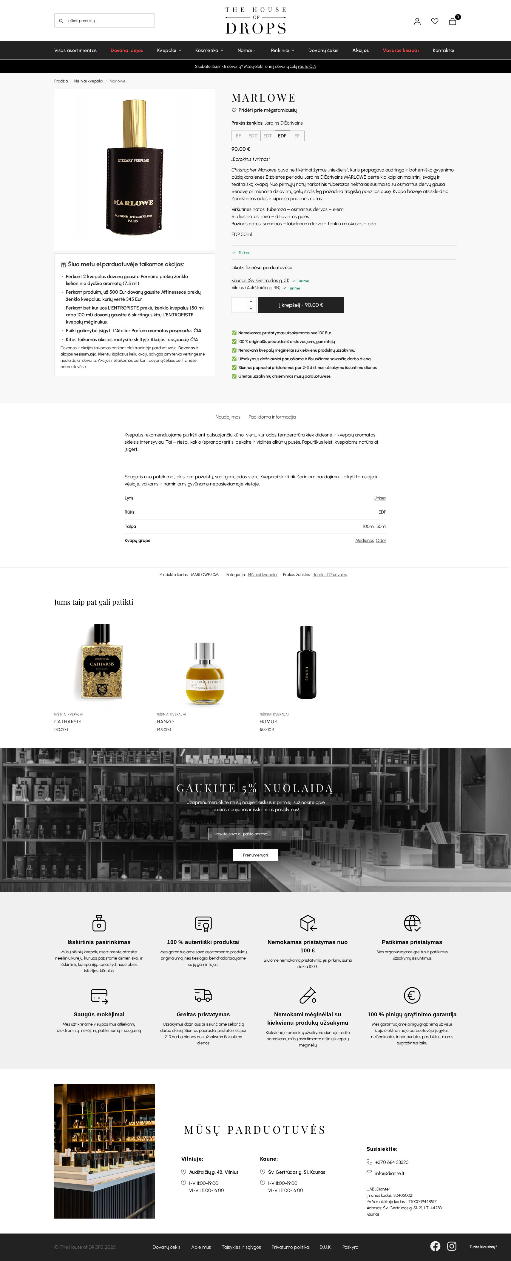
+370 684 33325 (392, 1162)
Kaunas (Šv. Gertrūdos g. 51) (260, 280)
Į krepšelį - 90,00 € (301, 305)
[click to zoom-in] (134, 169)
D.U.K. (326, 1247)
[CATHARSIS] (101, 662)
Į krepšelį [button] (101, 742)
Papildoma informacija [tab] (272, 417)
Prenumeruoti (255, 855)
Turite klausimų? (483, 1247)
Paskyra (350, 1247)
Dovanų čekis (166, 1247)
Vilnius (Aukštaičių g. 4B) (255, 287)
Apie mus (201, 1247)
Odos (381, 540)
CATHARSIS (68, 721)
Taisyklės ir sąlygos (241, 1247)
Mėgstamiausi (435, 21)
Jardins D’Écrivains (284, 123)
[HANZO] (204, 662)
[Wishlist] (139, 624)
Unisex (380, 498)
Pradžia (61, 81)
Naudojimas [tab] (228, 417)
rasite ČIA (307, 66)
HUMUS (269, 721)
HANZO (165, 721)
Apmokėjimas (458, 18)
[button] (251, 301)
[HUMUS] (307, 662)
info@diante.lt (390, 1173)
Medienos (364, 540)
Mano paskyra (418, 21)
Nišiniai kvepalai (88, 81)
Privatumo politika (290, 1247)
